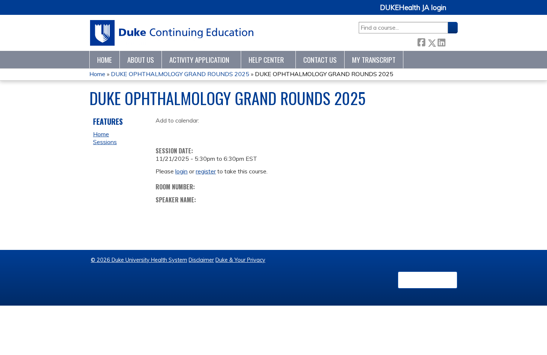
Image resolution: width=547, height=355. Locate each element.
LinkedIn (441, 41)
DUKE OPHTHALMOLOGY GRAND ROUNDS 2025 (180, 74)
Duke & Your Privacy (240, 260)
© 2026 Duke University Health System (139, 260)
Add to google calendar (163, 132)
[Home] (172, 33)
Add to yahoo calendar (180, 132)
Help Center (266, 59)
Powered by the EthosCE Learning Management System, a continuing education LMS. (427, 280)
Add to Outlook (214, 132)
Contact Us (320, 59)
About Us (140, 59)
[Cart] (455, 11)
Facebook (421, 41)
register (206, 171)
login (181, 171)
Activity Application (199, 59)
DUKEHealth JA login (413, 7)
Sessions (105, 142)
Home (104, 59)
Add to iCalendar (196, 131)
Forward (451, 41)
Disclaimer (201, 260)
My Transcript (374, 59)
